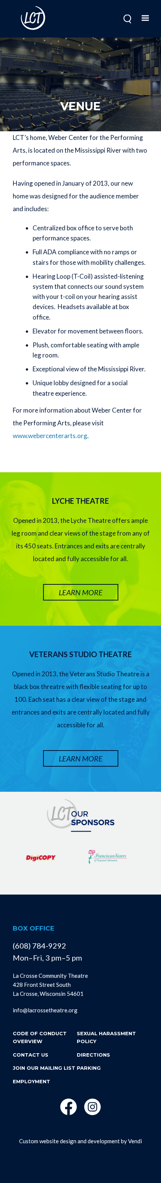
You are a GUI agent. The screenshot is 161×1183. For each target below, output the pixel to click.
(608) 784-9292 (39, 945)
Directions (93, 1055)
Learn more (81, 592)
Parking (89, 1068)
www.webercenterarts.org (50, 436)
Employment (31, 1081)
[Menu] (145, 19)
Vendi (135, 1141)
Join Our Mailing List (44, 1068)
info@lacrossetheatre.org (45, 1010)
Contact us (30, 1055)
